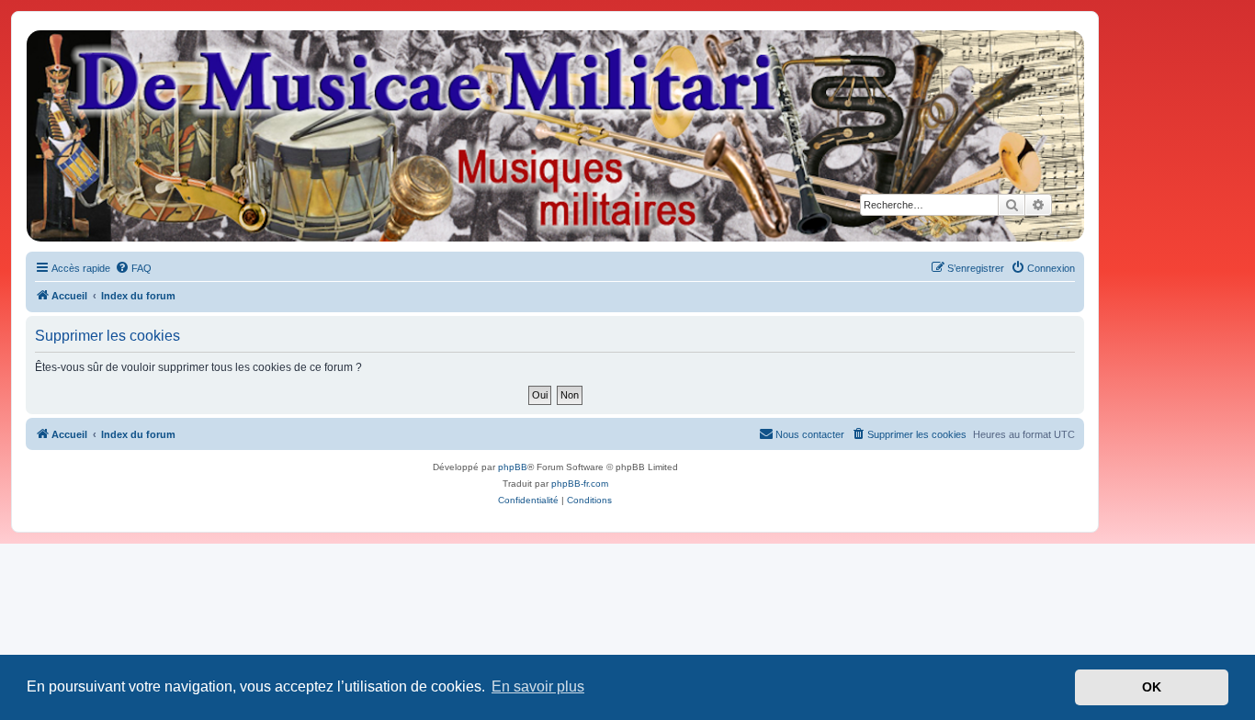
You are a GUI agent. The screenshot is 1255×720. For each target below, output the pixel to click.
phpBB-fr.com (579, 483)
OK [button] (1151, 687)
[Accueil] (554, 136)
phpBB (512, 467)
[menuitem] (133, 268)
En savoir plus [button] (538, 686)
